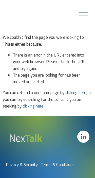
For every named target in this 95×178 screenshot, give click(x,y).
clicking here (75, 92)
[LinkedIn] (83, 137)
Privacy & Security (22, 164)
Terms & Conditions (57, 164)
